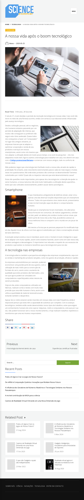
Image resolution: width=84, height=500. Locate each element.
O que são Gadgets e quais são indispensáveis (26, 461)
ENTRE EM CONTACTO (54, 486)
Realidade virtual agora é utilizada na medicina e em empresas (64, 462)
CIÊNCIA (19, 486)
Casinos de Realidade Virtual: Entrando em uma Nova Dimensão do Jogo (32, 401)
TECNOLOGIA (10, 30)
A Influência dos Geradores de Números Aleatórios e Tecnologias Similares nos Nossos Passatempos (64, 427)
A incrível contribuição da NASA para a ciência (22, 395)
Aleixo (11, 43)
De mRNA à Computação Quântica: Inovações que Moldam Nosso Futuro (33, 382)
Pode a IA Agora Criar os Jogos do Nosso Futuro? (24, 377)
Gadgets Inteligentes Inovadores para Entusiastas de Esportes (64, 445)
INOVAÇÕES (28, 486)
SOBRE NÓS (10, 486)
